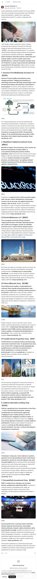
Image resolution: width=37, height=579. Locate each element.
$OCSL (5, 405)
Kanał (8, 2)
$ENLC (25, 217)
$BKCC (5, 145)
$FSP (32, 339)
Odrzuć (4, 577)
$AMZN (4, 50)
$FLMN (25, 283)
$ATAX (5, 75)
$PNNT (32, 480)
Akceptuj (12, 577)
